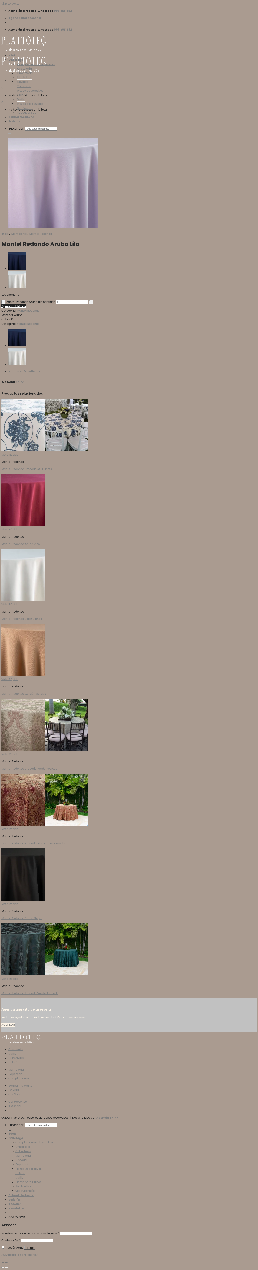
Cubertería (25, 73)
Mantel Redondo (40, 234)
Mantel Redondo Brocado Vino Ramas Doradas (33, 843)
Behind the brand (21, 117)
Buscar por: (16, 129)
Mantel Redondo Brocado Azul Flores (26, 469)
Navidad (22, 82)
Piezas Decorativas (30, 91)
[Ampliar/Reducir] (6, 1262)
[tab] (132, 371)
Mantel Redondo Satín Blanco (21, 619)
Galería (14, 121)
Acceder (30, 1247)
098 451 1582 (63, 11)
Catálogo (15, 60)
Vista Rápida (9, 455)
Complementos (19, 1078)
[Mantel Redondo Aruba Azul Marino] (17, 269)
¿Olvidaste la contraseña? (19, 1255)
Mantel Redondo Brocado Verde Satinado (29, 993)
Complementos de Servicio (36, 64)
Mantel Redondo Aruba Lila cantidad (30, 302)
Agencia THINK (107, 1118)
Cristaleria (15, 1049)
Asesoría (14, 1106)
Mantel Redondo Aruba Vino (20, 544)
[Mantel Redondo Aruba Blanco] (17, 287)
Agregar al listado (13, 306)
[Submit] (9, 133)
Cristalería (24, 69)
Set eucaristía (26, 113)
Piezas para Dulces (30, 104)
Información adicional (25, 371)
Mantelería (24, 77)
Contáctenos (17, 1102)
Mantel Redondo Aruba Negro (21, 918)
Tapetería (24, 86)
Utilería (22, 95)
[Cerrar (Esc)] (2, 1262)
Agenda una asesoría (24, 18)
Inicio (12, 55)
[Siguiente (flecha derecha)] (6, 1267)
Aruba (20, 382)
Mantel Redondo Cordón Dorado (23, 694)
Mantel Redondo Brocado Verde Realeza (29, 769)
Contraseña (10, 1240)
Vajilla (21, 99)
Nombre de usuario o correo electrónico (30, 1233)
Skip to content (12, 4)
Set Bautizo (24, 108)
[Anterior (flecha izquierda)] (2, 1267)
